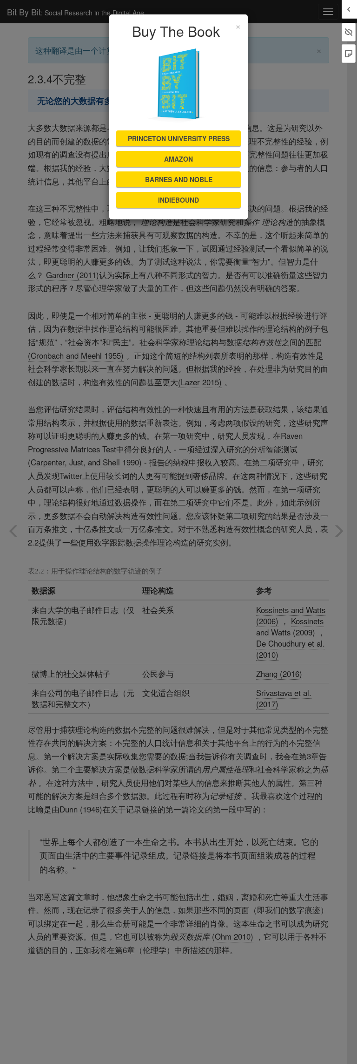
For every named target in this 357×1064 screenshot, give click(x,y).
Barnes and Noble (178, 179)
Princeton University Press (179, 138)
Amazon (178, 159)
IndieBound (178, 200)
